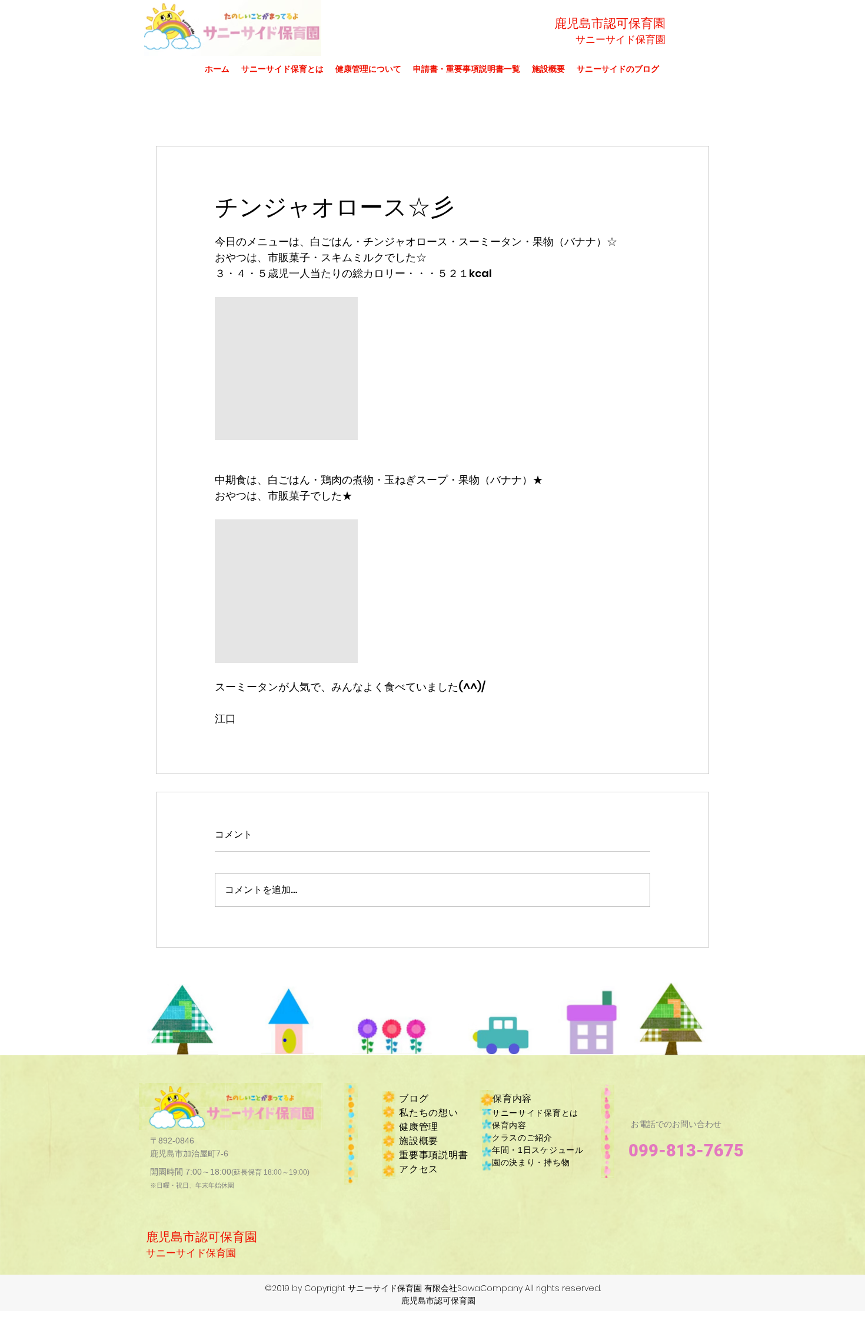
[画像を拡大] (286, 368)
